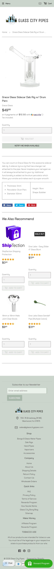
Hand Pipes (29, 446)
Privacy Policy (29, 495)
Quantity (6, 125)
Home (4, 32)
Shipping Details (29, 470)
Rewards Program (29, 502)
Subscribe (14, 398)
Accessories (29, 453)
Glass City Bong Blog (29, 509)
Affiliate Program (29, 523)
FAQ (29, 491)
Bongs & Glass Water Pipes (29, 438)
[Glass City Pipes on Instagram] (29, 551)
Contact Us (29, 478)
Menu (8, 3)
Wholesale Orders (29, 481)
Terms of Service (29, 499)
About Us (29, 467)
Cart (50, 3)
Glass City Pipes (17, 558)
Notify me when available (27, 145)
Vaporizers (29, 449)
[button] (27, 114)
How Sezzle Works (29, 506)
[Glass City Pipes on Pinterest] (24, 551)
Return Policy (29, 474)
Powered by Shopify (35, 558)
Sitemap (29, 513)
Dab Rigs (29, 442)
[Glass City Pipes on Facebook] (19, 551)
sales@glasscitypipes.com (31, 427)
